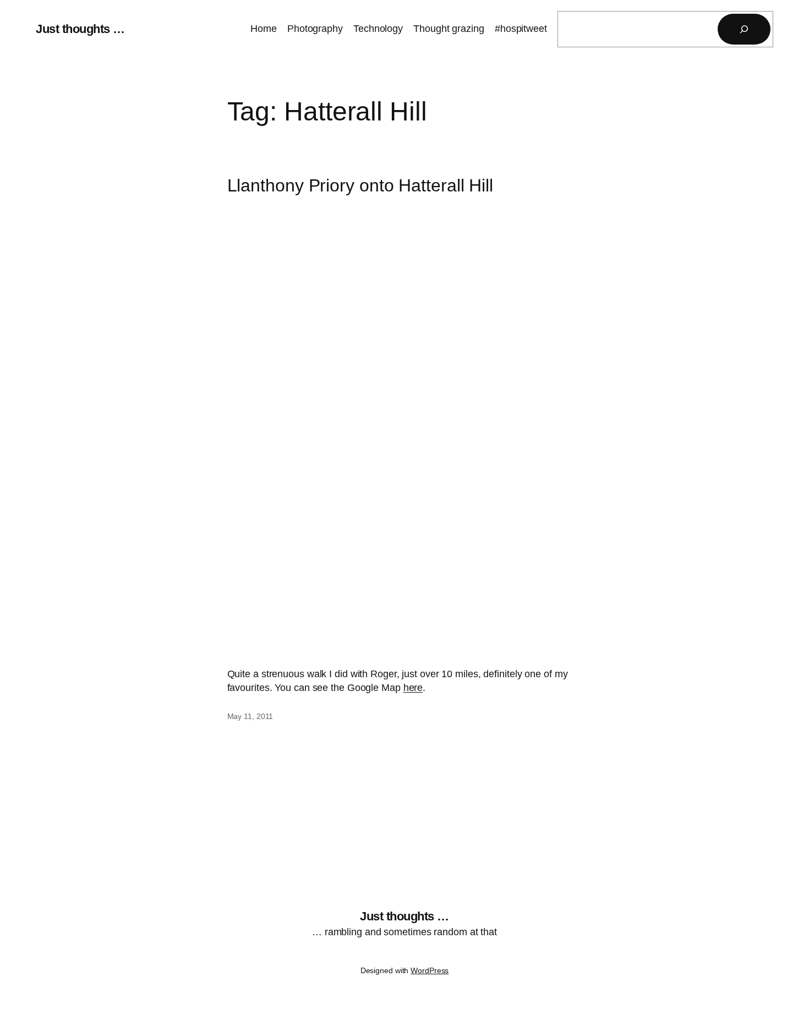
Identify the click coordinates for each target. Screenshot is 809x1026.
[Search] (744, 29)
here (413, 687)
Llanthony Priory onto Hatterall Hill (360, 185)
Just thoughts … (80, 29)
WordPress (430, 970)
